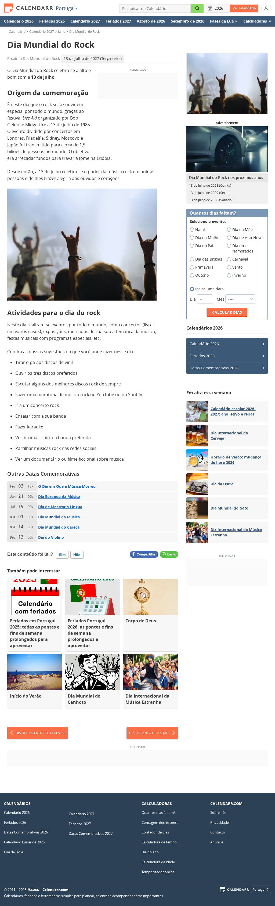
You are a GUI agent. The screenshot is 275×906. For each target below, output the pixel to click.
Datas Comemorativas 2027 (91, 833)
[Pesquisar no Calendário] (197, 8)
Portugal (65, 8)
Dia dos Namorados (242, 248)
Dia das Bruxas (208, 259)
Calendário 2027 (85, 21)
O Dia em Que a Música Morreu (67, 486)
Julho (61, 31)
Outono (202, 275)
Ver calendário (244, 8)
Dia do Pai (204, 245)
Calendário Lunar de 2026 (24, 842)
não (77, 555)
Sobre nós (218, 812)
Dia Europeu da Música (59, 496)
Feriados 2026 (52, 21)
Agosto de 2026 (151, 21)
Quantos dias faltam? (213, 213)
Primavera (204, 267)
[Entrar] (266, 8)
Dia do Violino (51, 537)
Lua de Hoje (13, 852)
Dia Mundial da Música (59, 516)
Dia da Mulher (208, 237)
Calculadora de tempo (159, 842)
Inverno (239, 275)
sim (62, 555)
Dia (193, 299)
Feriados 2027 (118, 21)
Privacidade (219, 822)
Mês (221, 299)
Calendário (17, 31)
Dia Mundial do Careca (58, 527)
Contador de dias (155, 832)
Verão (237, 267)
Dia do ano (150, 852)
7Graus (33, 889)
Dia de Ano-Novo (247, 237)
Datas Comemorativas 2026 (214, 367)
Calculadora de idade (158, 862)
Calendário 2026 (19, 21)
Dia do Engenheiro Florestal (40, 733)
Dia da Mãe (242, 229)
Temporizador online (158, 871)
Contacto (217, 832)
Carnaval (240, 259)
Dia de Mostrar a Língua (60, 506)
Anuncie (216, 842)
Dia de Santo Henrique (148, 733)
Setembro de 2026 (187, 21)
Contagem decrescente (160, 822)
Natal (200, 229)
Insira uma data (209, 288)
